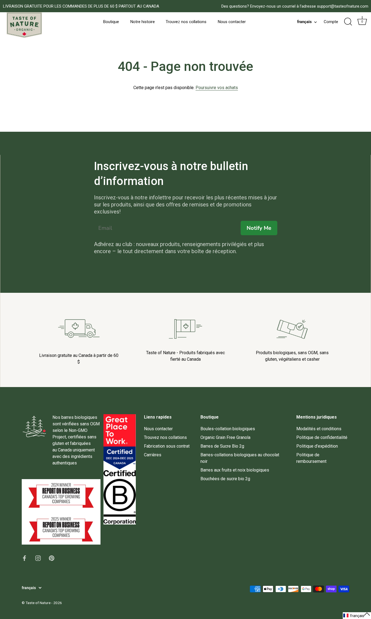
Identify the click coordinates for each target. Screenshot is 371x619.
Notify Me (259, 228)
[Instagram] (38, 557)
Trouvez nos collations (186, 21)
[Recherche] (348, 22)
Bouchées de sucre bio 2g (225, 478)
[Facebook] (24, 557)
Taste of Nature (38, 603)
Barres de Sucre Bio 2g (222, 446)
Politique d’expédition (317, 446)
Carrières (152, 454)
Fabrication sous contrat (167, 446)
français (304, 21)
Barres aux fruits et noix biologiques (234, 470)
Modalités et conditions (318, 428)
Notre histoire (142, 21)
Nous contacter (232, 21)
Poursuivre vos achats (217, 87)
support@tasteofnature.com (342, 6)
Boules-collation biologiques (227, 428)
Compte (331, 21)
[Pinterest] (51, 557)
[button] (357, 615)
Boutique (111, 21)
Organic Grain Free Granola (225, 437)
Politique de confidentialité (321, 437)
